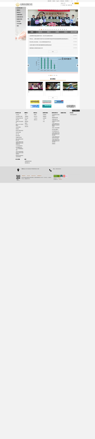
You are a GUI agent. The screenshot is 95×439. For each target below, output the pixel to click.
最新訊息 (18, 12)
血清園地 (44, 118)
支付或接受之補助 (19, 116)
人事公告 (35, 118)
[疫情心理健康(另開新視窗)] (58, 101)
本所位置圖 (19, 23)
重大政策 (26, 118)
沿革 (25, 114)
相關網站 (53, 143)
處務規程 (26, 121)
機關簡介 (18, 10)
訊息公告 (35, 116)
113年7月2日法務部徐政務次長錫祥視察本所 (62, 29)
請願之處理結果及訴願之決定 (19, 140)
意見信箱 (28, 175)
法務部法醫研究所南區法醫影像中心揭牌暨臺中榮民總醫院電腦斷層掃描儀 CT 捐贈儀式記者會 (66, 29)
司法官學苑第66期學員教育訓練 (43, 29)
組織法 (26, 119)
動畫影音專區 (19, 19)
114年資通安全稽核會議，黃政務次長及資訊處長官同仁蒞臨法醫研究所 (52, 29)
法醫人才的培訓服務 (55, 127)
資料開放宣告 (39, 175)
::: (27, 8)
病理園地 (44, 114)
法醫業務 (26, 116)
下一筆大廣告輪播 (77, 18)
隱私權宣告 (23, 175)
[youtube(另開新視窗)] (64, 176)
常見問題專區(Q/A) (55, 131)
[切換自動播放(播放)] (76, 11)
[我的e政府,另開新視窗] (61, 176)
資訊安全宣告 (33, 175)
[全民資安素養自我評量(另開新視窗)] (70, 101)
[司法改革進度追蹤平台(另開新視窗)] (70, 106)
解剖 (71, 5)
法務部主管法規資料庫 (19, 122)
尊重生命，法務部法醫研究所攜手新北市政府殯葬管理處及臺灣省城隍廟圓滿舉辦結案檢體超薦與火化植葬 (49, 38)
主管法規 (17, 114)
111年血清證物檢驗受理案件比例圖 (56, 75)
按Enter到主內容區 (4, 0)
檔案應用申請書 (55, 117)
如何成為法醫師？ (55, 129)
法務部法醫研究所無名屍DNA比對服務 (55, 137)
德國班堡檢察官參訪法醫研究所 (41, 29)
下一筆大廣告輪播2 (77, 65)
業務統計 (17, 128)
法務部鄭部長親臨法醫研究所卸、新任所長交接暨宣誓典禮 (41, 35)
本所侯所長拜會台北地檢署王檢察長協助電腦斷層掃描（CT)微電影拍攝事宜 (60, 29)
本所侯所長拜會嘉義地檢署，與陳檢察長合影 (58, 29)
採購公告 (35, 119)
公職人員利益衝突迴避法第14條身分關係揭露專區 (19, 152)
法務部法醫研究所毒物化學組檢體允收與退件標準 (55, 134)
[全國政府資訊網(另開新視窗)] (46, 106)
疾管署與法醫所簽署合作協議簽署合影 (47, 29)
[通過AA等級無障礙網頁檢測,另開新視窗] (57, 176)
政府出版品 (18, 135)
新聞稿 (35, 114)
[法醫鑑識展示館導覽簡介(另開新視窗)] (34, 101)
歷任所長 (26, 126)
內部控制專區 (18, 127)
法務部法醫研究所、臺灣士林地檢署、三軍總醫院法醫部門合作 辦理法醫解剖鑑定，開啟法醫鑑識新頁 (64, 29)
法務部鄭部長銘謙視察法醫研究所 (39, 29)
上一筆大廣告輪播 (28, 18)
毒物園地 (44, 116)
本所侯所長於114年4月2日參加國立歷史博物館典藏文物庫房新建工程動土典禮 (54, 29)
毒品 (66, 5)
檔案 (18, 25)
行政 (44, 121)
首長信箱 (18, 21)
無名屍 (69, 5)
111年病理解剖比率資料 (52, 75)
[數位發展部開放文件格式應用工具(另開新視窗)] (58, 106)
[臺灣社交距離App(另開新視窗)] (46, 101)
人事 (44, 119)
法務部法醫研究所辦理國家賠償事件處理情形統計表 (19, 143)
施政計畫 (17, 119)
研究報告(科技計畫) (19, 118)
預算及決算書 (18, 132)
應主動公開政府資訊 (19, 130)
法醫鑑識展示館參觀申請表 (55, 122)
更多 (53, 51)
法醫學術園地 (19, 14)
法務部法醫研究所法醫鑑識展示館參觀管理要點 (55, 125)
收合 (76, 110)
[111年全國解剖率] (53, 65)
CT (61, 5)
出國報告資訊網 (19, 137)
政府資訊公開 (19, 7)
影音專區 (52, 79)
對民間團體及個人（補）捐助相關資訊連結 (19, 148)
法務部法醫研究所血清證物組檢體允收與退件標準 (55, 140)
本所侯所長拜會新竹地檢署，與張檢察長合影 (56, 29)
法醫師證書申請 (55, 119)
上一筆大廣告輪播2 (28, 65)
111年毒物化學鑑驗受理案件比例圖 (54, 75)
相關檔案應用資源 (28, 161)
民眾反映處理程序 (73, 114)
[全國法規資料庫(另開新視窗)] (34, 106)
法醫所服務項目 (20, 16)
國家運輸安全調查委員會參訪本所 (36, 48)
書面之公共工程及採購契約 (19, 125)
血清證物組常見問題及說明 (55, 115)
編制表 (26, 123)
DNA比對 (63, 5)
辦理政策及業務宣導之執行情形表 (19, 156)
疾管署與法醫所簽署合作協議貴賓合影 (45, 29)
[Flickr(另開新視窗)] (67, 176)
